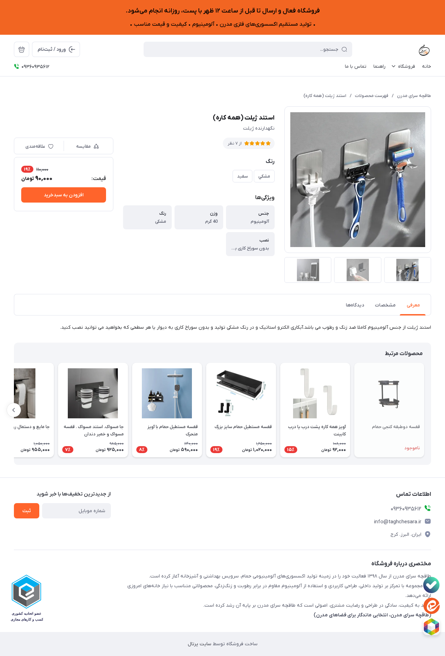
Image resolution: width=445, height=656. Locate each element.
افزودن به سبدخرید (63, 195)
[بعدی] (14, 410)
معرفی (413, 305)
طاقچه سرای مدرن (414, 96)
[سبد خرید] (21, 49)
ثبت (26, 511)
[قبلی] (431, 410)
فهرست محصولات (371, 96)
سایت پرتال (199, 644)
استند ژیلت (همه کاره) (325, 96)
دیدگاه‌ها (355, 305)
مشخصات (385, 305)
